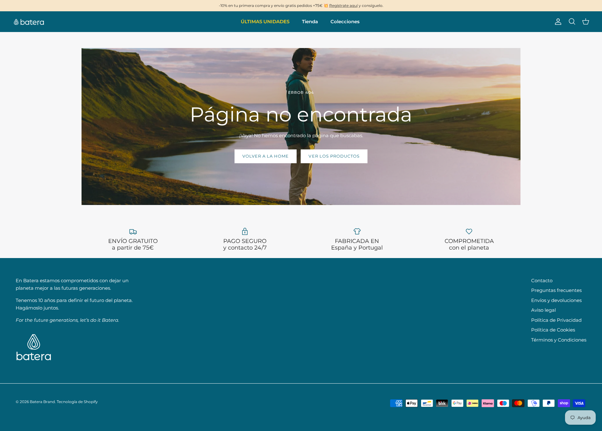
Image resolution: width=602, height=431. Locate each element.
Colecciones (345, 21)
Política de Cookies (553, 330)
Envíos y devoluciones (556, 300)
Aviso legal (543, 310)
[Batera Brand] (29, 21)
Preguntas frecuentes (556, 290)
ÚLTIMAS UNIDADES (265, 21)
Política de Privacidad (556, 320)
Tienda (310, 21)
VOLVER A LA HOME (265, 156)
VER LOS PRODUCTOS (334, 156)
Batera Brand (42, 401)
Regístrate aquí (343, 5)
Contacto (541, 280)
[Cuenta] (557, 21)
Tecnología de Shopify (77, 401)
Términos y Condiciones (558, 340)
